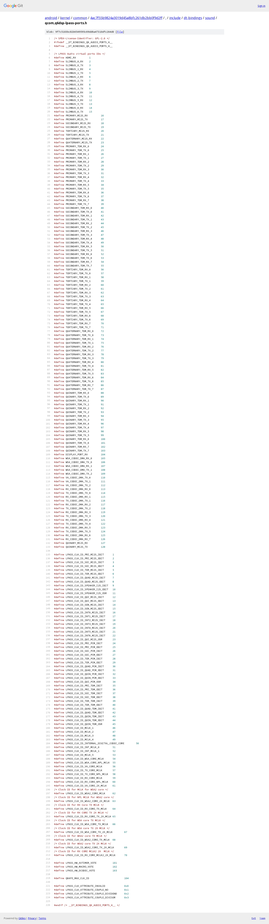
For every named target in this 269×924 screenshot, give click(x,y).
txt (253, 918)
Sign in (261, 6)
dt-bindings (193, 18)
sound (210, 18)
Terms (42, 918)
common (80, 18)
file (120, 31)
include (175, 18)
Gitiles (22, 918)
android (51, 18)
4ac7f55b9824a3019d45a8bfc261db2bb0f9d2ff (126, 18)
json (262, 918)
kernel (65, 18)
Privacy (32, 918)
